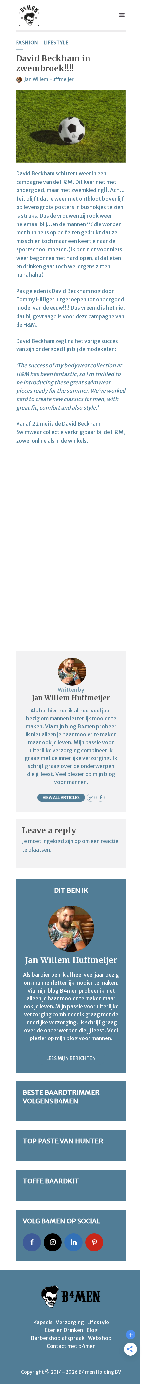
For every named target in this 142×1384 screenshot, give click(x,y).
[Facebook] (32, 1242)
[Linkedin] (73, 1242)
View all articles (61, 797)
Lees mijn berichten (71, 1058)
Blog (92, 1330)
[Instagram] (53, 1242)
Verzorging (70, 1322)
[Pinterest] (94, 1242)
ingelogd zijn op (61, 841)
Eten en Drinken (64, 1330)
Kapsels (43, 1322)
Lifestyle (56, 43)
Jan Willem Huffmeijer (49, 79)
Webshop (100, 1338)
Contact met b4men (71, 1346)
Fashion (27, 43)
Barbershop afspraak (58, 1338)
